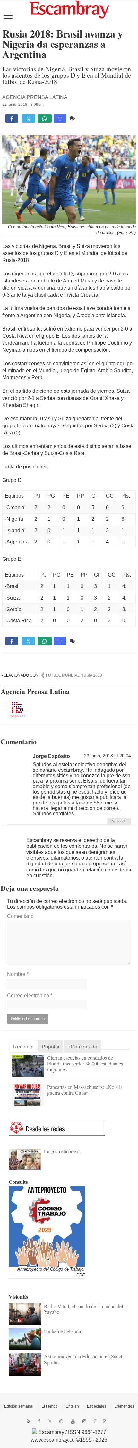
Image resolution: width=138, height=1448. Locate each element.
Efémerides (124, 1406)
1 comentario (91, 118)
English (72, 1406)
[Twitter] (49, 1421)
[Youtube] (72, 1421)
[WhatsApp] (61, 1421)
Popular (51, 1046)
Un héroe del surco (63, 1331)
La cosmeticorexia (62, 1151)
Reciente (23, 1046)
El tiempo (49, 1406)
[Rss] (28, 1421)
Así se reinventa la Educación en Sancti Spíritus (84, 1359)
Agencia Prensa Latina (34, 97)
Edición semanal (18, 1406)
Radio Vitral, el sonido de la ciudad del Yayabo (83, 1309)
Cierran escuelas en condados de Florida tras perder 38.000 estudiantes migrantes (85, 1063)
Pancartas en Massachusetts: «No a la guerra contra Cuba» (85, 1089)
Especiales (96, 1406)
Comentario (20, 916)
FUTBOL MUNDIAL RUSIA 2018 (74, 675)
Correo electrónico (29, 995)
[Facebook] (39, 1421)
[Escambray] (69, 9)
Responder (119, 821)
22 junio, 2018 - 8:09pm (23, 104)
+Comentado (82, 1046)
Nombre (18, 974)
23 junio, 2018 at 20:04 (107, 755)
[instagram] (84, 1421)
